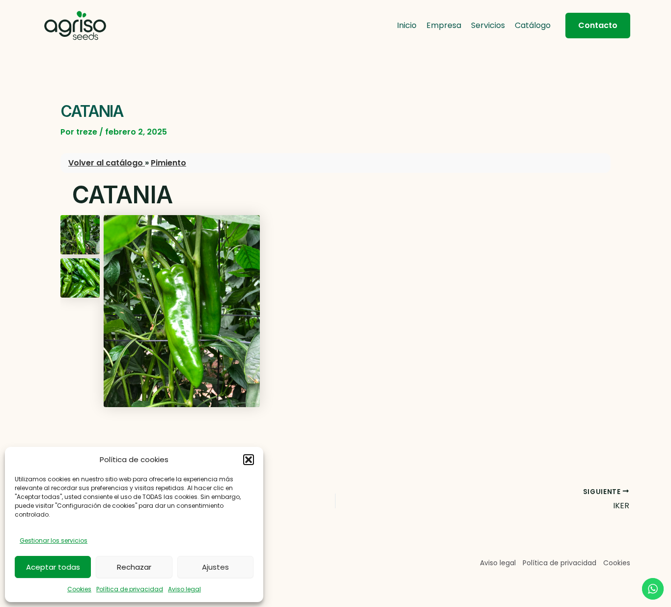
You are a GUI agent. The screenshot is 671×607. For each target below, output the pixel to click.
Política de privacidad (129, 589)
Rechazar (134, 567)
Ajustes (215, 567)
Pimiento (168, 162)
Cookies (79, 589)
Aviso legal (184, 589)
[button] (248, 460)
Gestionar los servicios (53, 540)
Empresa (443, 25)
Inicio (407, 25)
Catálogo (533, 25)
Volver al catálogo (106, 162)
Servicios (488, 25)
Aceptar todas (53, 567)
